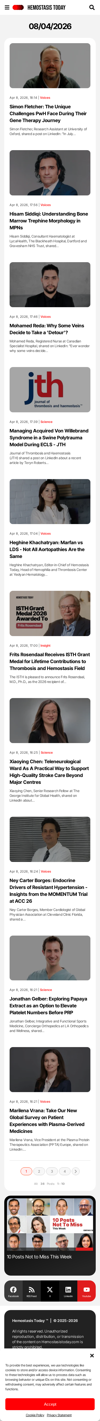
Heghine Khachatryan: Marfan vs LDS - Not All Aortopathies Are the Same (47, 549)
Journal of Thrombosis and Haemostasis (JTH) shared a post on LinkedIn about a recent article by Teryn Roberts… (45, 458)
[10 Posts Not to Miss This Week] (50, 1224)
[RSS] (32, 1289)
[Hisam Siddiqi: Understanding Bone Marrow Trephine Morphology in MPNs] (50, 172)
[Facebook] (13, 1289)
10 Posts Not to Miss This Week (39, 1256)
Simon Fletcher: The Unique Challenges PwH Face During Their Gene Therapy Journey (48, 113)
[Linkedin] (68, 1289)
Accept (50, 1404)
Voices (45, 97)
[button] (92, 1355)
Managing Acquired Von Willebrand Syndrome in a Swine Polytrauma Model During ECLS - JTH (49, 437)
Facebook (13, 1296)
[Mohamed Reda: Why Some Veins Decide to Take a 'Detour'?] (50, 284)
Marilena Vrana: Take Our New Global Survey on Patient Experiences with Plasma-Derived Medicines (47, 1121)
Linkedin (68, 1296)
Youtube (86, 1296)
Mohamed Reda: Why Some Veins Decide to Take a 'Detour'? (47, 329)
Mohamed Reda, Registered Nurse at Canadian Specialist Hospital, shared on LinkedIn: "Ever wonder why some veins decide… (50, 346)
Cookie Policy (35, 1415)
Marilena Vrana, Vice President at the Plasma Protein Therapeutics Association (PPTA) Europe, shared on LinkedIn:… (49, 1144)
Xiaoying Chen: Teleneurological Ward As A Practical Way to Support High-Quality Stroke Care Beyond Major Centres (49, 772)
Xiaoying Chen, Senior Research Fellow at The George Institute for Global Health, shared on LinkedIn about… (44, 795)
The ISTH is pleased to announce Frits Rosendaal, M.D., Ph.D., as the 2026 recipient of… (47, 679)
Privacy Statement (59, 1415)
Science (47, 421)
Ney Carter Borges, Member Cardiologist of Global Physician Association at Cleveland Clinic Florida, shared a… (47, 914)
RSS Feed (32, 1296)
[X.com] (50, 1289)
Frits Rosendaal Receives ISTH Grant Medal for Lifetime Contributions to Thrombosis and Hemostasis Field (50, 661)
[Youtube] (86, 1289)
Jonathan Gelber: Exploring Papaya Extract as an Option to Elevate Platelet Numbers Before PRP (48, 1005)
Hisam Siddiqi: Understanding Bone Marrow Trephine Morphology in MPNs (49, 220)
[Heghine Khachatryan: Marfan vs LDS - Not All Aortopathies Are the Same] (50, 501)
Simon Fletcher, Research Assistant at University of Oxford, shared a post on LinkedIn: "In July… (48, 131)
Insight (45, 645)
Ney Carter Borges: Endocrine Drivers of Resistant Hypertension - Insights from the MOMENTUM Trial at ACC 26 (48, 891)
